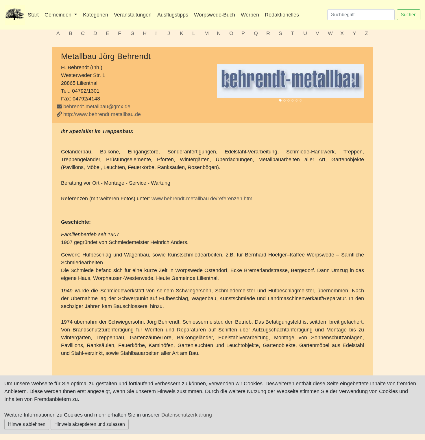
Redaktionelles (282, 15)
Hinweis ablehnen (26, 424)
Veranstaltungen (132, 15)
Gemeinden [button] (59, 15)
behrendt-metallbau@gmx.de (96, 106)
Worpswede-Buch (214, 15)
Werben (250, 15)
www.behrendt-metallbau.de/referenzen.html (202, 198)
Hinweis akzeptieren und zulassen (89, 424)
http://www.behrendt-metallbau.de (101, 114)
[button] (228, 81)
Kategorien (95, 15)
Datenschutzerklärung (186, 415)
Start (33, 15)
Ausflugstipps (172, 15)
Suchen (409, 14)
